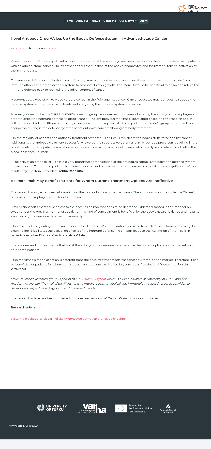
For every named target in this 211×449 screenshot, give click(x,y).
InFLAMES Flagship (91, 279)
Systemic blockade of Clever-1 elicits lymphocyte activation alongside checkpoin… (70, 318)
